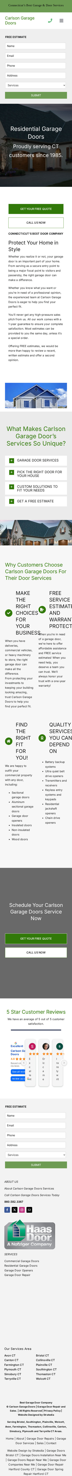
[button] (36, 461)
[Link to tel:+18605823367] (50, 20)
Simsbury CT (12, 1374)
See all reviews (20, 1071)
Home (10, 1438)
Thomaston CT (45, 1374)
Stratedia (48, 1414)
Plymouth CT (12, 1369)
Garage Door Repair (17, 1275)
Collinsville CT (45, 1360)
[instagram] (22, 1210)
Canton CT (11, 1360)
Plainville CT (44, 1364)
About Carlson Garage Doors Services (29, 1188)
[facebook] (7, 1210)
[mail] (29, 1210)
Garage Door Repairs (40, 1438)
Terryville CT (12, 1378)
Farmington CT (14, 1364)
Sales (40, 1443)
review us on (19, 1078)
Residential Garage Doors (21, 1265)
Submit (36, 95)
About (20, 1438)
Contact (51, 1443)
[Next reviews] (64, 1063)
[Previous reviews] (24, 1063)
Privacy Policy (52, 1410)
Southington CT (46, 1369)
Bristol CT (42, 1355)
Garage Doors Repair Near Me (27, 1460)
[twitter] (14, 1210)
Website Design (17, 1450)
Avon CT (10, 1355)
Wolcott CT (43, 1378)
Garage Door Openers (18, 1270)
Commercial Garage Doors (21, 1261)
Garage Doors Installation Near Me (43, 1455)
